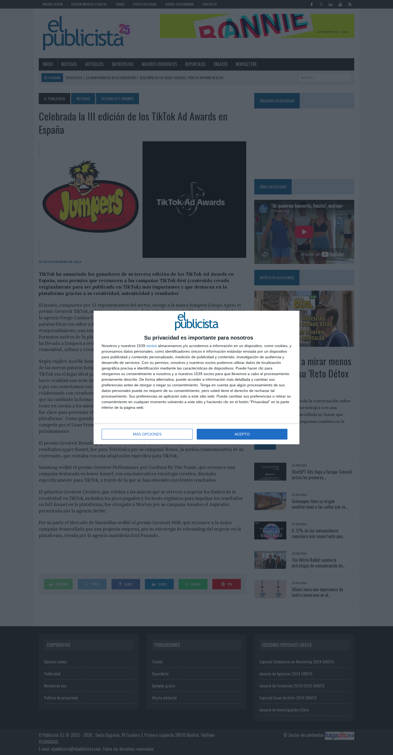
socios (151, 346)
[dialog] (196, 377)
